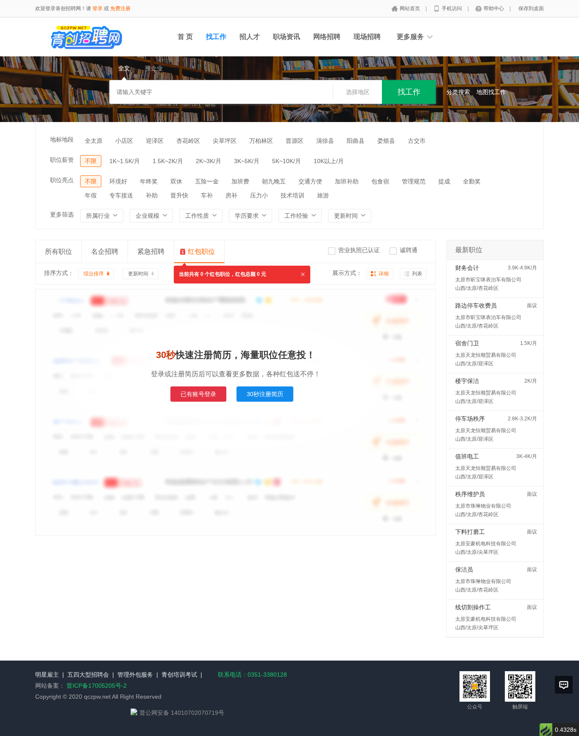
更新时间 (138, 274)
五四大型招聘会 (88, 674)
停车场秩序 (470, 418)
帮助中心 (494, 8)
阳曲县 (356, 140)
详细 (384, 274)
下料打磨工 (470, 531)
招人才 (249, 36)
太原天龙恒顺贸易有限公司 (485, 355)
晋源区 (294, 140)
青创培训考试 (179, 674)
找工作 (216, 36)
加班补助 (347, 181)
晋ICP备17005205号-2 (97, 685)
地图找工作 (491, 92)
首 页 (185, 36)
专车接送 (121, 195)
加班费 (240, 181)
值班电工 (467, 456)
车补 (207, 195)
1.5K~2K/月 (168, 161)
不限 (91, 161)
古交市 (417, 140)
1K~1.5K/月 (124, 161)
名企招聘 (104, 251)
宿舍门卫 (467, 343)
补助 (152, 195)
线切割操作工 (473, 607)
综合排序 (94, 274)
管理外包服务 (135, 674)
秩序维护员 (470, 494)
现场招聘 (367, 36)
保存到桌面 (531, 8)
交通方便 (310, 181)
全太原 (94, 140)
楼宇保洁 (467, 381)
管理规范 (414, 181)
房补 (231, 195)
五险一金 (207, 181)
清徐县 (325, 140)
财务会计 (467, 267)
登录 (97, 8)
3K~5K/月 (246, 161)
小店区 (124, 140)
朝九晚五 (274, 181)
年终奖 (149, 181)
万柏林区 (261, 140)
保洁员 (464, 569)
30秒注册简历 (265, 394)
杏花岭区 (188, 140)
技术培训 (292, 195)
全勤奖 (472, 181)
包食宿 (380, 181)
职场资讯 (286, 36)
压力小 (259, 195)
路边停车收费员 (476, 305)
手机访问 (452, 8)
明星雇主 (47, 674)
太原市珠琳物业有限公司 (483, 506)
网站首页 (410, 8)
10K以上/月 (329, 161)
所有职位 (58, 251)
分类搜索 (458, 92)
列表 (417, 274)
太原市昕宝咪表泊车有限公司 (488, 280)
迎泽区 (155, 140)
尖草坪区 (225, 140)
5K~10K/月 (286, 161)
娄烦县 (386, 140)
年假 (91, 195)
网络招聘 (326, 36)
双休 (176, 181)
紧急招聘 (150, 251)
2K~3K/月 (208, 161)
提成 (444, 181)
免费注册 (120, 8)
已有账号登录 (198, 394)
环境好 (118, 181)
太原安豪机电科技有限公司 (485, 544)
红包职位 (201, 251)
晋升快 (179, 195)
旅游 (323, 195)
